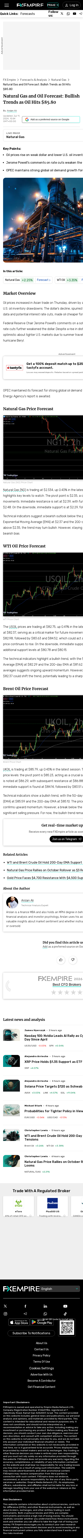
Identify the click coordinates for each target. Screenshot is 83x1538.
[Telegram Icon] (31, 1314)
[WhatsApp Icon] (51, 1314)
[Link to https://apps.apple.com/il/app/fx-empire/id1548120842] (19, 1322)
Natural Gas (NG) (14, 490)
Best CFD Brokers (67, 985)
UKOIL (7, 769)
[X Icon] (11, 1306)
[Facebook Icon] (31, 1306)
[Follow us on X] (62, 13)
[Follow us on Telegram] (80, 13)
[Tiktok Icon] (71, 1314)
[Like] (61, 960)
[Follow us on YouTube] (74, 13)
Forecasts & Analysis (33, 80)
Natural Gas (58, 80)
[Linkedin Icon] (51, 1306)
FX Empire (9, 80)
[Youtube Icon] (71, 1306)
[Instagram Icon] (11, 1314)
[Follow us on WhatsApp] (68, 13)
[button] (6, 5)
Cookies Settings (41, 1368)
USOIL (13, 627)
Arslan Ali (27, 900)
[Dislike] (73, 960)
